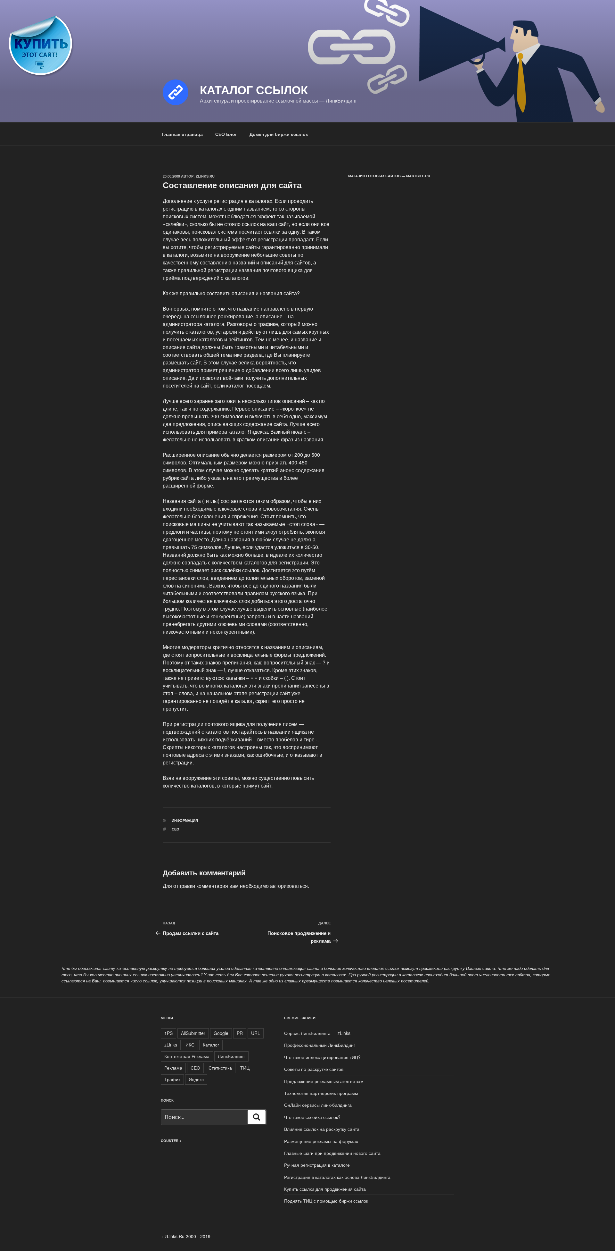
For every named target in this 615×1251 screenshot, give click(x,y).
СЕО (175, 829)
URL (255, 1033)
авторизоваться (289, 885)
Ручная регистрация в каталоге (317, 1165)
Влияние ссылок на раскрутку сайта (321, 1129)
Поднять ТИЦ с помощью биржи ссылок (326, 1200)
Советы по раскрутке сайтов (313, 1069)
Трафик (172, 1079)
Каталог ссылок (254, 89)
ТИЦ (245, 1067)
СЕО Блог (226, 134)
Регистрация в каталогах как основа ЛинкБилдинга (337, 1177)
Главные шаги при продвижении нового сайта (332, 1153)
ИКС (189, 1044)
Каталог (211, 1044)
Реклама (173, 1067)
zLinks (170, 1044)
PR (240, 1033)
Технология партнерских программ (321, 1093)
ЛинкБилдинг (231, 1056)
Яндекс (196, 1079)
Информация (185, 820)
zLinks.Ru (205, 176)
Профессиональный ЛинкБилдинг (319, 1045)
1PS (168, 1033)
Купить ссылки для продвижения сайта (325, 1189)
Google (221, 1033)
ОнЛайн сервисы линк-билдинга (318, 1105)
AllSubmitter (193, 1033)
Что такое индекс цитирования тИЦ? (322, 1057)
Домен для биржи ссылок (279, 134)
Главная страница (182, 134)
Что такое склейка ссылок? (312, 1117)
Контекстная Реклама (186, 1056)
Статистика (220, 1067)
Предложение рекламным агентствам (324, 1081)
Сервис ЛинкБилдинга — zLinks (317, 1033)
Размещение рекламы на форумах (321, 1141)
